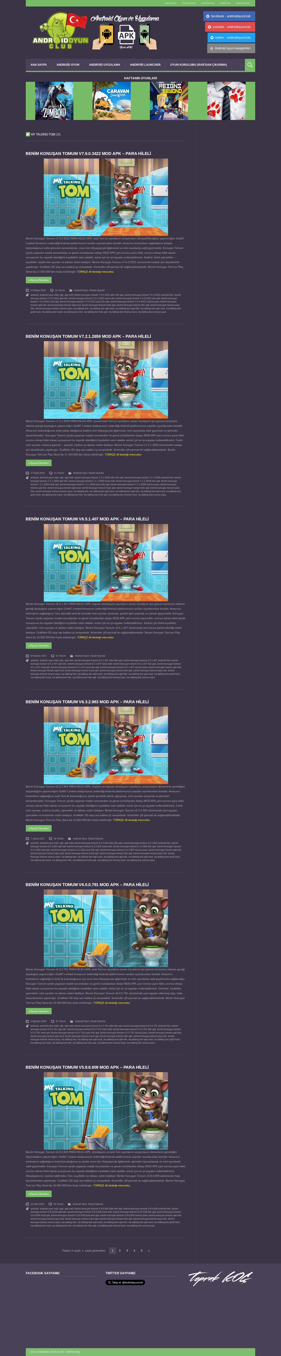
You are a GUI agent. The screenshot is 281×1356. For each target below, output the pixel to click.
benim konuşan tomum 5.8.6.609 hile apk (134, 1212)
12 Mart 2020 (37, 1204)
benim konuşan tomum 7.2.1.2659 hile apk (138, 481)
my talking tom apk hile (127, 308)
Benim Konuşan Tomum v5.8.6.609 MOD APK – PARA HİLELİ (87, 1067)
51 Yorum (61, 656)
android (35, 295)
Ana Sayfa (39, 64)
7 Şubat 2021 (38, 838)
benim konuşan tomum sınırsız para (54, 308)
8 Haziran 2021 (39, 656)
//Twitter (225, 3)
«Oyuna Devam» (38, 280)
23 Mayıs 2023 (38, 290)
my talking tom (81, 308)
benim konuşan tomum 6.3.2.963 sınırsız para (124, 850)
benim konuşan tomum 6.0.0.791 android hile (147, 1026)
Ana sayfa (170, 3)
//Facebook (207, 3)
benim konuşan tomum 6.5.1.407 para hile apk (75, 667)
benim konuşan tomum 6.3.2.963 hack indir (89, 846)
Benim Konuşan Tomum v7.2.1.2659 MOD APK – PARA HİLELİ (88, 336)
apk (61, 295)
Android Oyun (68, 64)
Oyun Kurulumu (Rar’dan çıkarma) (198, 64)
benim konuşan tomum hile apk (133, 305)
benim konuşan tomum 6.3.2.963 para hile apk (75, 850)
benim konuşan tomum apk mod (64, 305)
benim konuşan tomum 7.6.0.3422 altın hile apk (99, 295)
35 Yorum (58, 1204)
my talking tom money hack (123, 312)
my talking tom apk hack (102, 308)
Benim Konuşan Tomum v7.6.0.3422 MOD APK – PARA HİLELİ (88, 153)
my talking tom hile (73, 312)
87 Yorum (61, 1021)
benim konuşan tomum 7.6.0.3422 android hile (149, 295)
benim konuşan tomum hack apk (99, 305)
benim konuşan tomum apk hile (165, 667)
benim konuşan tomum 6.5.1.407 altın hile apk (98, 660)
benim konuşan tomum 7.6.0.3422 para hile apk (85, 301)
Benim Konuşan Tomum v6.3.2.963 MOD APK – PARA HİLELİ (87, 701)
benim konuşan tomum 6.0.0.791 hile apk (134, 1029)
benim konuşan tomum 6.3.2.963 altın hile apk (98, 843)
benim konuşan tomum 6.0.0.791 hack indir (89, 1029)
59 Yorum (59, 838)
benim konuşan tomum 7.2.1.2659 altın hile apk (99, 477)
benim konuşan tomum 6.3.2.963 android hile (147, 843)
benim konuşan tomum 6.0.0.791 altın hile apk (98, 1026)
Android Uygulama (104, 64)
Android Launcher (145, 64)
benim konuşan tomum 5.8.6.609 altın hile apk (98, 1208)
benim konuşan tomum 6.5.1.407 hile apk (134, 664)
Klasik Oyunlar (97, 290)
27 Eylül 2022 (38, 473)
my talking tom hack (52, 312)
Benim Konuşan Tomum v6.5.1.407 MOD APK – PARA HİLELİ (87, 519)
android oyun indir (49, 295)
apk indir (69, 295)
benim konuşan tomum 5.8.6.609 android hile (147, 1208)
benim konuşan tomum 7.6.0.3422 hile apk (138, 298)
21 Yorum (59, 473)
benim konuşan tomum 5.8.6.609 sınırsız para (124, 1215)
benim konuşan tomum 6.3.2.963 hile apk (134, 846)
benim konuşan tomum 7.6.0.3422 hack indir (92, 298)
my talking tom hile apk (96, 312)
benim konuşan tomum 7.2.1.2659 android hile (149, 477)
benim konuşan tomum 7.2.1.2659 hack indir (92, 481)
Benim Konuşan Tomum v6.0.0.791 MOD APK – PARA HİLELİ (87, 884)
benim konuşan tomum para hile (150, 670)
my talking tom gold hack (167, 674)
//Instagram (242, 3)
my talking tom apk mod (152, 308)
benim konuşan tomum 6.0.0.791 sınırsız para (124, 1032)
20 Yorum (60, 290)
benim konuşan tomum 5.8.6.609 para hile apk (75, 1215)
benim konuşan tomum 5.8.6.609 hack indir (89, 1212)
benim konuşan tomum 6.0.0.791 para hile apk (75, 1032)
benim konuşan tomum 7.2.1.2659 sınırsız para (135, 484)
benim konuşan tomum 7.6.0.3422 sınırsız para (135, 301)
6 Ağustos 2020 (39, 1021)
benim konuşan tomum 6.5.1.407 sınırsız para (124, 667)
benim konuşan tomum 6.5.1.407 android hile (147, 660)
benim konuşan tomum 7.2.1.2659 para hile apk (85, 484)
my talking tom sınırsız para (152, 312)
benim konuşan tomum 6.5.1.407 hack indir (89, 664)
